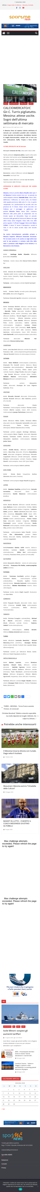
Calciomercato (14, 103)
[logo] (12, 1132)
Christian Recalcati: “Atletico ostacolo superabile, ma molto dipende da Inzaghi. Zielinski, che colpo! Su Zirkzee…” (19, 716)
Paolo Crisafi (19, 127)
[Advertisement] (20, 56)
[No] (38, 1186)
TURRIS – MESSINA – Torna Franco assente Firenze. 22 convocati (19, 707)
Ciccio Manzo (18, 1037)
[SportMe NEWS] (3, 33)
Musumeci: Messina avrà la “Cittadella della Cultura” (19, 787)
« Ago (3, 1109)
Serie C (31, 103)
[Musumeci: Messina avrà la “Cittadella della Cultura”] (20, 765)
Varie (23, 1026)
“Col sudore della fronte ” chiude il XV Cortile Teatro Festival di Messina (18, 6)
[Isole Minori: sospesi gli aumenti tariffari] (20, 1014)
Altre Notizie (7, 1026)
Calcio (6, 103)
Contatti (4, 1164)
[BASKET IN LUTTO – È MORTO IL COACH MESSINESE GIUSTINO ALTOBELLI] (20, 800)
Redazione (4, 1160)
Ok (20, 1189)
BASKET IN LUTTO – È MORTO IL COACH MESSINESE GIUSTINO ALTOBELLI (17, 823)
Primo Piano (23, 103)
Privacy (3, 1168)
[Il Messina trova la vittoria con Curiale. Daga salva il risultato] (20, 730)
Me (14, 1026)
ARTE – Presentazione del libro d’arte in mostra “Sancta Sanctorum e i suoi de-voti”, (24, 1053)
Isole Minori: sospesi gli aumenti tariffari (15, 1032)
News (18, 1026)
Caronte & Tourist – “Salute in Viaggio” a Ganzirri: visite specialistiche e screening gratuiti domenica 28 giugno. (25, 1066)
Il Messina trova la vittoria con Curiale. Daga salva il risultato (19, 752)
